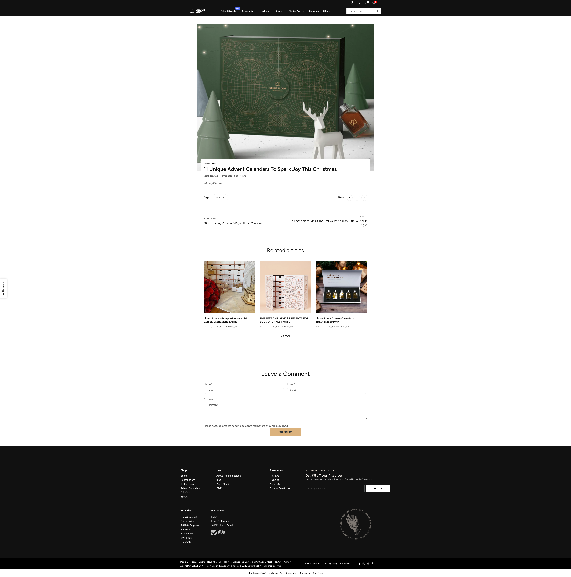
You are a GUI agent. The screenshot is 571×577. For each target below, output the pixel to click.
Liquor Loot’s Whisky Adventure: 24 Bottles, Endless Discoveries (225, 320)
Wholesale (186, 537)
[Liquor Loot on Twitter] (363, 563)
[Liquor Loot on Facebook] (359, 563)
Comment (210, 399)
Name (208, 384)
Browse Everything (280, 488)
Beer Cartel (318, 573)
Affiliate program (190, 525)
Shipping (274, 479)
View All (285, 335)
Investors (185, 529)
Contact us (345, 563)
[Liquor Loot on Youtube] (372, 563)
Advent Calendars (190, 488)
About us (275, 484)
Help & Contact (189, 517)
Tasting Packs (188, 484)
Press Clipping (210, 163)
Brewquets (304, 573)
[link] (250, 11)
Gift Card (185, 492)
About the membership (228, 475)
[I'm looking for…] (376, 11)
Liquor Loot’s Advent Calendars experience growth (335, 320)
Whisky (220, 197)
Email (291, 384)
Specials (185, 496)
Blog (218, 479)
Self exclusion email (222, 525)
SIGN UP (378, 488)
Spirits (184, 475)
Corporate (186, 542)
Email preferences (220, 521)
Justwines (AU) (276, 573)
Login (214, 517)
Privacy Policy (331, 563)
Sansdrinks (291, 573)
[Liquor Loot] (197, 11)
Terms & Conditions (312, 563)
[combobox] (363, 11)
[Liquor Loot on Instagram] (368, 563)
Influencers (187, 533)
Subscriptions (188, 479)
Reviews (274, 475)
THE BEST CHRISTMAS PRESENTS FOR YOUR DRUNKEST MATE (284, 320)
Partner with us (189, 521)
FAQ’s (219, 488)
